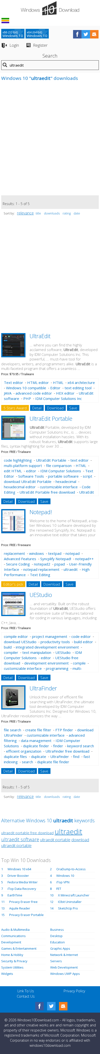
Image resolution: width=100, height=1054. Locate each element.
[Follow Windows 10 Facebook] (77, 34)
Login (14, 45)
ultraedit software (20, 839)
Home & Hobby (12, 955)
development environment (46, 663)
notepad (73, 553)
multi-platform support (23, 465)
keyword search (80, 745)
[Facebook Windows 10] (39, 1006)
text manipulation (36, 652)
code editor (81, 636)
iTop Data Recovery (22, 888)
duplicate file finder (53, 761)
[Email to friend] (94, 34)
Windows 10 (65, 875)
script (87, 476)
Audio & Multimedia (15, 929)
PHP (27, 398)
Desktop (56, 936)
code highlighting (18, 460)
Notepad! (41, 512)
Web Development (64, 967)
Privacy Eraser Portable (26, 915)
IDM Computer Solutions (60, 470)
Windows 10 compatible (26, 387)
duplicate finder (36, 745)
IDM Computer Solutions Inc (58, 398)
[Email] (63, 1006)
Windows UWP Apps (65, 973)
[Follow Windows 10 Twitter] (85, 34)
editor (31, 470)
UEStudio (41, 595)
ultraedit (71, 569)
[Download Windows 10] (50, 8)
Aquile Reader (19, 908)
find (76, 756)
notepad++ (84, 558)
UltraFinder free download (67, 751)
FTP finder (64, 729)
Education (57, 942)
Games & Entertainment (18, 948)
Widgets (7, 973)
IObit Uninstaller (70, 902)
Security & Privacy (14, 961)
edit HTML (13, 470)
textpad (54, 553)
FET (58, 888)
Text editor (13, 382)
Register (40, 45)
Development (11, 942)
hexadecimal (66, 481)
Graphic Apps (60, 948)
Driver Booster (18, 875)
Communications (13, 936)
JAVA (7, 393)
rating (67, 213)
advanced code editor (34, 393)
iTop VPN (62, 882)
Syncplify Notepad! (55, 558)
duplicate (38, 756)
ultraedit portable (55, 839)
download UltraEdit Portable (27, 481)
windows (36, 553)
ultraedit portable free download (27, 833)
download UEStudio (20, 641)
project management (49, 636)
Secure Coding (18, 564)
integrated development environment (47, 647)
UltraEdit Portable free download (47, 492)
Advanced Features (20, 558)
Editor (55, 387)
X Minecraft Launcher (73, 895)
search (27, 761)
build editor (83, 641)
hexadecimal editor (20, 486)
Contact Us (26, 996)
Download (55, 407)
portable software (63, 476)
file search (12, 729)
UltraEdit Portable (51, 418)
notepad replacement (41, 569)
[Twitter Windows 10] (51, 1006)
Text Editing (40, 574)
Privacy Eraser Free (23, 902)
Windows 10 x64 (19, 869)
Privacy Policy (74, 990)
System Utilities (12, 967)
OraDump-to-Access (71, 869)
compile (79, 663)
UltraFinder (43, 688)
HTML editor (38, 382)
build (8, 647)
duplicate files (15, 756)
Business (57, 929)
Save (73, 407)
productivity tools (55, 641)
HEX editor (65, 393)
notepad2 (42, 564)
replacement (14, 553)
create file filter (38, 729)
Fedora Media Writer (23, 882)
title (38, 213)
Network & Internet (64, 955)
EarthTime (15, 895)
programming (57, 668)
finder (58, 745)
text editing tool (78, 387)
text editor (79, 460)
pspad (59, 564)
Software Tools (31, 476)
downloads (52, 213)
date (77, 213)
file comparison (59, 465)
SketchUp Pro (68, 908)
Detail (37, 407)
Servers (56, 961)
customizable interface (59, 486)
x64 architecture (81, 382)
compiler (11, 652)
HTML (58, 382)
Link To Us (25, 990)
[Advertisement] (50, 141)
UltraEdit (40, 336)
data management (36, 740)
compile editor (16, 636)
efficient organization (23, 751)
